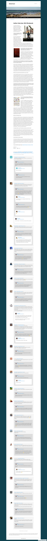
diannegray (15, 278)
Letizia (15, 248)
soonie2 (15, 492)
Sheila (17, 161)
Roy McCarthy (15, 388)
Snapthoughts (24, 17)
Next (37, 19)
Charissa (15, 291)
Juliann (15, 444)
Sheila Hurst (12, 3)
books (17, 152)
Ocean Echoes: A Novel (16, 17)
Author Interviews (20, 151)
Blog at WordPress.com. (23, 538)
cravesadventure (16, 157)
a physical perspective (21, 325)
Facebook (29, 144)
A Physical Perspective (25, 144)
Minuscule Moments (20, 237)
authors (28, 151)
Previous (35, 19)
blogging (16, 152)
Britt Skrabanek (19, 152)
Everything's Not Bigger (24, 152)
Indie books (27, 152)
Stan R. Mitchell (19, 380)
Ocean (27, 17)
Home (9, 17)
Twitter (32, 144)
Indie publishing (30, 152)
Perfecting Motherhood (16, 305)
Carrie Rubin (15, 183)
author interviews (25, 151)
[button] (28, 33)
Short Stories (21, 17)
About (12, 17)
